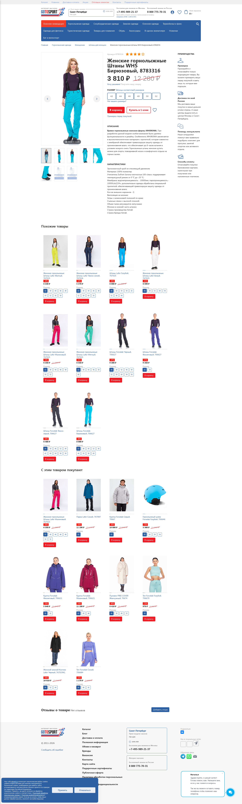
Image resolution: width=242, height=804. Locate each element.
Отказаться (85, 790)
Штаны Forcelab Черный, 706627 (120, 353)
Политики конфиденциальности (33, 795)
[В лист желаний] (155, 110)
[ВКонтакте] (182, 732)
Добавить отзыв (160, 709)
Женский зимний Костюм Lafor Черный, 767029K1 (54, 671)
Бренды (86, 750)
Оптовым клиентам (100, 2)
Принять (62, 790)
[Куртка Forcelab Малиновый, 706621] (88, 574)
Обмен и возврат (91, 746)
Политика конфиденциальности (100, 784)
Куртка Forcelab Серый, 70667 (120, 518)
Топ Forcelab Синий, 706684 (85, 671)
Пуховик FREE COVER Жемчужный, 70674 (119, 596)
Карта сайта (88, 763)
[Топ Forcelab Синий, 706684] (88, 648)
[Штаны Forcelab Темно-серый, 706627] (55, 409)
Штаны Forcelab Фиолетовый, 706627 (152, 353)
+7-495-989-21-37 (127, 11)
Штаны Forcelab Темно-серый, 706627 (53, 432)
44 (120, 96)
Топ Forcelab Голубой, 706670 (152, 596)
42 (111, 96)
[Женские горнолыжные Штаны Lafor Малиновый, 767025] (55, 330)
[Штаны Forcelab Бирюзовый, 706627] (88, 409)
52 (156, 96)
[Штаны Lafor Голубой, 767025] (122, 251)
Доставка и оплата (71, 2)
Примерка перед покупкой (119, 116)
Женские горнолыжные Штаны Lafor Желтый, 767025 (53, 275)
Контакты (117, 2)
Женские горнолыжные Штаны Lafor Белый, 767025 (153, 275)
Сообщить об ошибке (52, 749)
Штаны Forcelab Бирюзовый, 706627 (85, 432)
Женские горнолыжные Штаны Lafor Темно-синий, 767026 (88, 275)
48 (138, 96)
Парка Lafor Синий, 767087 (88, 516)
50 (147, 96)
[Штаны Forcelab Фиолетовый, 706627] (155, 330)
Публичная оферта (92, 772)
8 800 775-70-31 (156, 11)
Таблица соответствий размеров (130, 90)
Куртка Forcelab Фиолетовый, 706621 (52, 596)
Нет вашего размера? (116, 101)
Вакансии (87, 755)
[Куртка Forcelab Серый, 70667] (122, 495)
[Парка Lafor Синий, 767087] (88, 495)
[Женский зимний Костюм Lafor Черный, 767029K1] (55, 648)
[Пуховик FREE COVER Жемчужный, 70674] (122, 574)
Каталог (44, 2)
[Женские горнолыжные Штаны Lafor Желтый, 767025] (55, 251)
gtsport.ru (14, 781)
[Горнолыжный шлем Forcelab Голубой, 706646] (155, 495)
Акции (85, 2)
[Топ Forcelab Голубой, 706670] (155, 574)
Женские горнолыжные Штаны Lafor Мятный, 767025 (86, 354)
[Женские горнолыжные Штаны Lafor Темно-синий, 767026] (88, 251)
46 (129, 96)
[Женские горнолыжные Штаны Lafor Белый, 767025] (155, 251)
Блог (84, 733)
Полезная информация (95, 742)
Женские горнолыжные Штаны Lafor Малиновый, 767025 (54, 354)
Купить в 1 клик (138, 110)
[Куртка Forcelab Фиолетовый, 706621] (55, 574)
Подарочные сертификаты (136, 2)
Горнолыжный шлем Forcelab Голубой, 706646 (154, 518)
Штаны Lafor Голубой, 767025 (119, 274)
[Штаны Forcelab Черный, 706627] (122, 330)
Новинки (55, 2)
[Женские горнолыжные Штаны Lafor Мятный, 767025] (88, 330)
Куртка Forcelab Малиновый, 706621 (85, 596)
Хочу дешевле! (113, 84)
